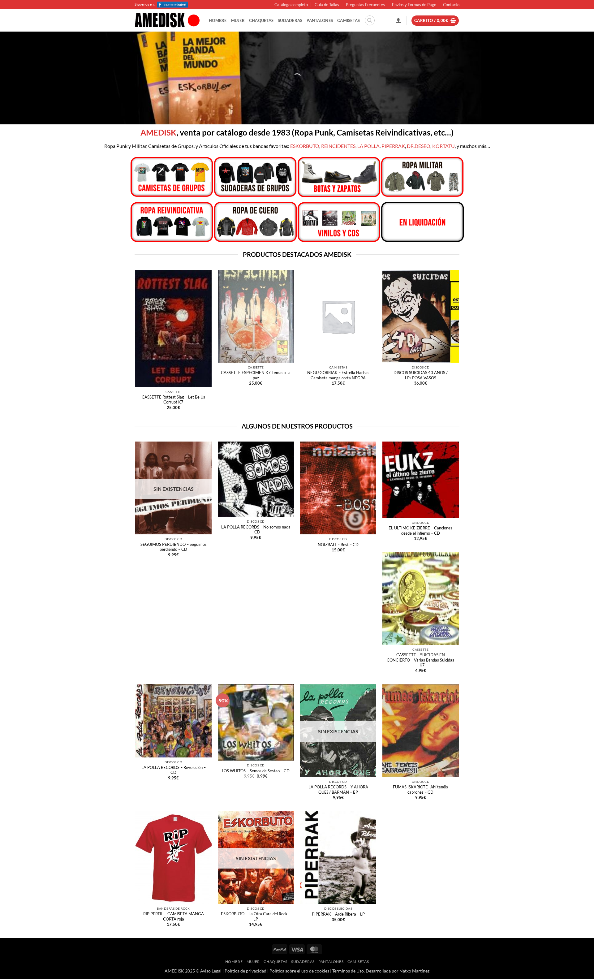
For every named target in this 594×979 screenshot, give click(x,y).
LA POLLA (368, 146)
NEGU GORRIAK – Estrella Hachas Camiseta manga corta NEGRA (338, 375)
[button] (398, 20)
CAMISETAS (348, 20)
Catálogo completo (291, 4)
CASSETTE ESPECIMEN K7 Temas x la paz (256, 375)
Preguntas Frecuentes (365, 4)
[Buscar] (370, 20)
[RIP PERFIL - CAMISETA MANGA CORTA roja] (173, 857)
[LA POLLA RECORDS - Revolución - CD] (173, 720)
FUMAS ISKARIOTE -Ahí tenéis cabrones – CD (420, 789)
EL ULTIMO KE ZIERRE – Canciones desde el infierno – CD (420, 530)
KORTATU (443, 146)
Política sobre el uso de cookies (299, 970)
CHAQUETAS (261, 20)
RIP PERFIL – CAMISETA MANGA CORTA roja (173, 916)
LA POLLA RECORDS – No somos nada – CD (256, 529)
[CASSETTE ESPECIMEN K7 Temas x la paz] (256, 316)
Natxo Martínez (414, 970)
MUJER (238, 20)
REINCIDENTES (338, 146)
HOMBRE (218, 20)
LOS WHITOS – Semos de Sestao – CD (256, 770)
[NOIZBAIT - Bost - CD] (338, 488)
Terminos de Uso (348, 970)
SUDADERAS (290, 20)
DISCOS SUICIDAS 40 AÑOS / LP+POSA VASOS (421, 375)
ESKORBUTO (304, 146)
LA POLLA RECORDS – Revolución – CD (173, 770)
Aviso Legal (211, 970)
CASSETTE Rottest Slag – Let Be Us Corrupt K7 (173, 400)
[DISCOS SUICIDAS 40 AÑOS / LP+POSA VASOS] (420, 316)
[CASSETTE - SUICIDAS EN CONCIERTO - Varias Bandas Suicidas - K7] (420, 598)
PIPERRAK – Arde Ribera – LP (338, 914)
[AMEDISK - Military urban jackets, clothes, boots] (167, 21)
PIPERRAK (393, 146)
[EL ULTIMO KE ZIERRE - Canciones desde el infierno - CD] (420, 480)
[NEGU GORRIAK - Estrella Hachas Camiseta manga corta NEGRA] (338, 316)
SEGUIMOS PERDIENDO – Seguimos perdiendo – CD (173, 547)
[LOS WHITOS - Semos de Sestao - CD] (256, 722)
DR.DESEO (418, 146)
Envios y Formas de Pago (414, 4)
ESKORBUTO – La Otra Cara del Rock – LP (256, 916)
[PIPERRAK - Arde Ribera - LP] (338, 857)
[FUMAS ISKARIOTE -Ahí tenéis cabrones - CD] (420, 730)
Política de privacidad (245, 970)
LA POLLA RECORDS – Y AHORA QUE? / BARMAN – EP (338, 789)
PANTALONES (320, 20)
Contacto (451, 4)
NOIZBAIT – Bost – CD (338, 544)
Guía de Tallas (327, 4)
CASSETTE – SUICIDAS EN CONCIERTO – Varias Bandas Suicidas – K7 (420, 659)
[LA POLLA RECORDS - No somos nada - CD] (256, 479)
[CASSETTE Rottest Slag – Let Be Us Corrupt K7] (173, 328)
